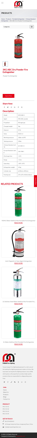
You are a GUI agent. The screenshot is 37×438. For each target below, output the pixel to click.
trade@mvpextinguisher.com (13, 427)
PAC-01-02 (6, 409)
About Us (6, 392)
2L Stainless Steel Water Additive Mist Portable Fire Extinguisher (18, 301)
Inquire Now (8, 96)
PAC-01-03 (6, 411)
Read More (18, 223)
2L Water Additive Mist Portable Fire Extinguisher (18, 342)
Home (3, 19)
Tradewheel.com (20, 436)
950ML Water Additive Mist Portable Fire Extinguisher (18, 220)
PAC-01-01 (6, 406)
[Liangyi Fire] (17, 4)
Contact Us (6, 399)
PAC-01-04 (6, 413)
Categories (7, 26)
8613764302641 (9, 421)
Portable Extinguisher (18, 19)
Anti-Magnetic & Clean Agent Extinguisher (18, 261)
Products (8, 19)
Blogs (4, 397)
